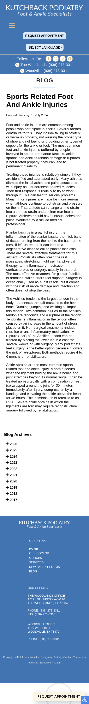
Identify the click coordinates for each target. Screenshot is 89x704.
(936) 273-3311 (61, 65)
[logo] (44, 10)
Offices (35, 557)
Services (36, 562)
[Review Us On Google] (70, 60)
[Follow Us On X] (56, 60)
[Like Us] (49, 60)
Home (33, 548)
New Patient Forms (44, 566)
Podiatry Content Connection (69, 657)
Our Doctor (39, 553)
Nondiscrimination (50, 662)
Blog (33, 571)
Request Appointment (44, 35)
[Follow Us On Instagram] (63, 60)
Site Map (33, 662)
